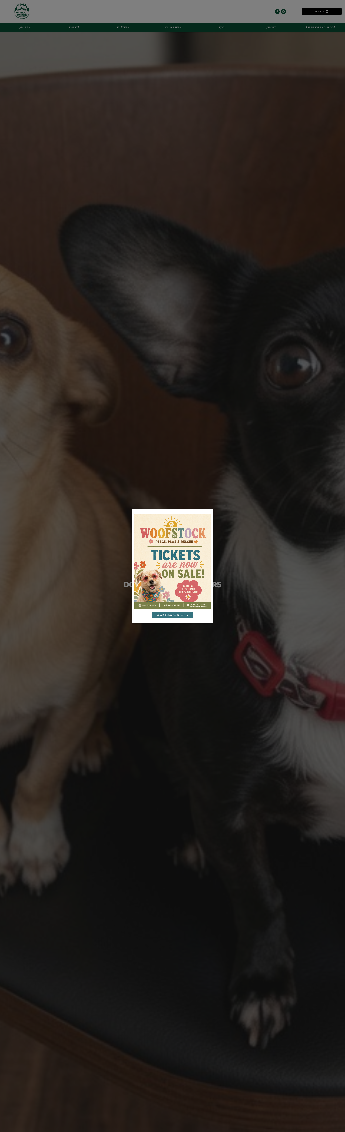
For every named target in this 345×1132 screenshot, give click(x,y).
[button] (211, 511)
